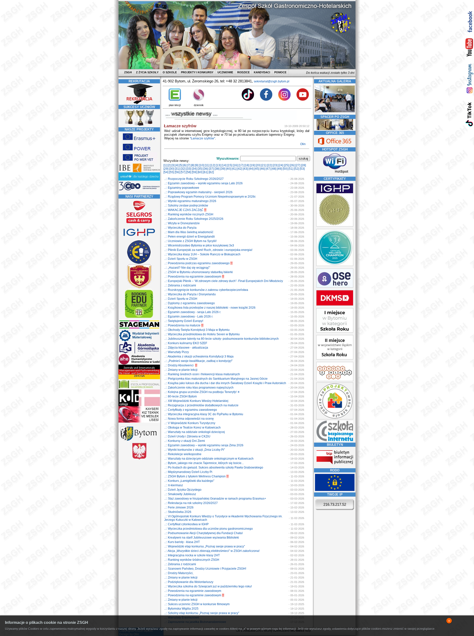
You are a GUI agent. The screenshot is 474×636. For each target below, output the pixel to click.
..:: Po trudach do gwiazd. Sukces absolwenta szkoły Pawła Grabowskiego (213, 467)
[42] (239, 168)
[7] (188, 165)
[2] (169, 165)
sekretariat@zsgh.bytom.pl (271, 81)
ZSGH (128, 72)
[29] (165, 168)
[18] (246, 165)
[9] (196, 165)
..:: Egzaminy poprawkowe (181, 187)
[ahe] (139, 363)
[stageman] (139, 328)
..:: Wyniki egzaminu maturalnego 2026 (190, 201)
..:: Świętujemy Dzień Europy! (183, 321)
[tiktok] (469, 114)
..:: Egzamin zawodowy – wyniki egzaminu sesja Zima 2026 (203, 445)
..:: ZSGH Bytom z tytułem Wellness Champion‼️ (196, 476)
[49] (279, 168)
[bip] (335, 466)
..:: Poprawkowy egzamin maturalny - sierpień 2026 (198, 192)
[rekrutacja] (139, 103)
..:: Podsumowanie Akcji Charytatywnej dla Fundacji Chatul (203, 533)
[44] (251, 168)
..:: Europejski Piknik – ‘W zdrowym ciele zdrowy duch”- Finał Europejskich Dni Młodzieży (223, 281)
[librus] (198, 99)
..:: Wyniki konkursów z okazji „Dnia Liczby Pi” (194, 449)
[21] (263, 165)
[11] (207, 165)
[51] (290, 168)
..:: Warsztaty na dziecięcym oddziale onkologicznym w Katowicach (209, 458)
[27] (297, 165)
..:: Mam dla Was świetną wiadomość (188, 232)
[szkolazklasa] (334, 331)
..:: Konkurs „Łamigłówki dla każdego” (189, 481)
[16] (235, 165)
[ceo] (139, 180)
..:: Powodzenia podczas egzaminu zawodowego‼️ (198, 263)
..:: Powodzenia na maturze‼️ (184, 325)
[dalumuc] (139, 405)
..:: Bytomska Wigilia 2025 (181, 608)
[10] (201, 165)
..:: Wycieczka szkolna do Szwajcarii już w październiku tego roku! (208, 586)
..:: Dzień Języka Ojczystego (182, 489)
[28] (303, 165)
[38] (217, 168)
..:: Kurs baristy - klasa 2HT (182, 542)
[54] (165, 172)
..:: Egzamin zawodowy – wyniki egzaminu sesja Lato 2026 (203, 183)
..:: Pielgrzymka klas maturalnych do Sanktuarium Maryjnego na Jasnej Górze (216, 378)
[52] (296, 168)
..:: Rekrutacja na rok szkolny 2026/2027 (191, 503)
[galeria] (335, 113)
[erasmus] (139, 141)
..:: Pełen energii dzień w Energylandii (189, 236)
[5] (180, 165)
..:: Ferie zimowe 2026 (179, 507)
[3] (173, 165)
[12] (212, 165)
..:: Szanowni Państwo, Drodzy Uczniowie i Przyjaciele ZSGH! (205, 568)
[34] (194, 168)
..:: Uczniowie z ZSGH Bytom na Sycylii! (190, 241)
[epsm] (139, 388)
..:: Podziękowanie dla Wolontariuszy (188, 582)
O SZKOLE (170, 72)
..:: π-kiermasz (173, 485)
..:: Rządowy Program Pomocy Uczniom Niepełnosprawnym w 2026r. (210, 196)
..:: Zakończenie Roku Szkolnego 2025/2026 (193, 219)
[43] (245, 168)
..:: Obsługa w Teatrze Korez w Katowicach (192, 427)
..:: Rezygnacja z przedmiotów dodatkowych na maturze (201, 405)
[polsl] (139, 340)
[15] (229, 165)
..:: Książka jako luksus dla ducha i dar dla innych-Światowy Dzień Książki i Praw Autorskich (225, 383)
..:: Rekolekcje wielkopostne (182, 454)
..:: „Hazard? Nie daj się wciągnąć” (187, 267)
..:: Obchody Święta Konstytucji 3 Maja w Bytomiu (197, 330)
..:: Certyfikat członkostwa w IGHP (186, 524)
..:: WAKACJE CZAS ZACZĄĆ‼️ (185, 210)
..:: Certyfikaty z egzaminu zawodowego (190, 410)
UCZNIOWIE (225, 72)
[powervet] (139, 161)
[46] (262, 168)
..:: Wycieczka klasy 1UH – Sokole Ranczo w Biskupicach (202, 254)
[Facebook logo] (266, 99)
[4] (176, 165)
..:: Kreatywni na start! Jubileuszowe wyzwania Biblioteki (201, 537)
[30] (171, 168)
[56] (177, 172)
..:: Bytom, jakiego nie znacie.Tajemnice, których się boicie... (204, 463)
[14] (223, 165)
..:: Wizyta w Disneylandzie (182, 223)
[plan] (174, 99)
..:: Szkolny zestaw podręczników (186, 205)
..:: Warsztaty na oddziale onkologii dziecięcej (194, 432)
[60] (200, 172)
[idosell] (139, 318)
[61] (205, 172)
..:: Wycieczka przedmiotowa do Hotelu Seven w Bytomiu (202, 334)
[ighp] (139, 239)
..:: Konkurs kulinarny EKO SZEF (185, 343)
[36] (205, 168)
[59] (194, 172)
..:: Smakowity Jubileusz (180, 494)
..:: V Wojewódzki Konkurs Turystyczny (189, 423)
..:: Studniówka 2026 (177, 512)
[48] (273, 168)
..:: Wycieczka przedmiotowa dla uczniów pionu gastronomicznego (208, 528)
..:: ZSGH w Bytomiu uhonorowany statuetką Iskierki (198, 272)
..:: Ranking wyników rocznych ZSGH (188, 214)
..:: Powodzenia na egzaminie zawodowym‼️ (194, 276)
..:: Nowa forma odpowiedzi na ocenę (189, 418)
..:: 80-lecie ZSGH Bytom (180, 396)
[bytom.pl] (139, 441)
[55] (171, 172)
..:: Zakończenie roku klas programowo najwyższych (199, 387)
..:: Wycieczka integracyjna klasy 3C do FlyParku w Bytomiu (203, 414)
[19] (252, 165)
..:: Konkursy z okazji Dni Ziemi (184, 441)
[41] (234, 168)
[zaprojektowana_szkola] (334, 418)
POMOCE (280, 72)
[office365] (335, 145)
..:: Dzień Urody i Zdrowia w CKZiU (187, 436)
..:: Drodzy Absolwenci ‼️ (181, 365)
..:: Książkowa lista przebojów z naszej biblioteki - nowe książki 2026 (210, 307)
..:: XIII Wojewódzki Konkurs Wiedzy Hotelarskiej (196, 401)
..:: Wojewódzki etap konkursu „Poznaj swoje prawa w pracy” (204, 546)
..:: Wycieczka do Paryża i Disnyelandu (190, 294)
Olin (303, 144)
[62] (211, 172)
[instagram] (469, 78)
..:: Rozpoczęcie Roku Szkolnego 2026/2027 (194, 179)
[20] (258, 165)
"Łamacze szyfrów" (202, 138)
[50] (285, 168)
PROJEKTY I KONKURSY (197, 72)
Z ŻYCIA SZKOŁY (147, 72)
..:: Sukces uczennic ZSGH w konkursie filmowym (197, 604)
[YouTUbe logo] (302, 99)
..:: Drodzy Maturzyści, (178, 573)
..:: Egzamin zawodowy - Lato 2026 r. (188, 316)
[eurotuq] (139, 263)
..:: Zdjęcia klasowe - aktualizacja (186, 347)
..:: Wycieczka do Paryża (180, 227)
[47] (268, 168)
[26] (292, 165)
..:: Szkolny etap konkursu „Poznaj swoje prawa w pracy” (201, 613)
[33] (188, 168)
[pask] (139, 287)
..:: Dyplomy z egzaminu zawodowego (189, 303)
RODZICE (243, 72)
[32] (182, 168)
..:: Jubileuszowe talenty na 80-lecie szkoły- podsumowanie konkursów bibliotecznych (221, 338)
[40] (228, 168)
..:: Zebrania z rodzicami (180, 285)
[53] (302, 168)
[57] (182, 172)
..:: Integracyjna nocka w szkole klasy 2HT (192, 555)
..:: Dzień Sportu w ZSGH (180, 259)
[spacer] (334, 129)
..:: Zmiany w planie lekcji (181, 370)
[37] (211, 168)
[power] (139, 151)
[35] (200, 168)
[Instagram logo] (284, 99)
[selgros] (139, 223)
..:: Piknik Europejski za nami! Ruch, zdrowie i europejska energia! (208, 250)
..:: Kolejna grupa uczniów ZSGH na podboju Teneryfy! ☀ (202, 392)
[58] (188, 172)
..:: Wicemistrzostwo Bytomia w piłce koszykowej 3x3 (199, 245)
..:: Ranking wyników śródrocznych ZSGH (191, 559)
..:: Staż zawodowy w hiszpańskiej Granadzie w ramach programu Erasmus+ (215, 498)
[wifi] (335, 174)
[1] (165, 165)
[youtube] (469, 47)
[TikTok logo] (248, 99)
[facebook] (469, 22)
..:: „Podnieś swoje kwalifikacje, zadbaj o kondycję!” (198, 361)
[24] (280, 165)
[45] (256, 168)
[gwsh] (139, 353)
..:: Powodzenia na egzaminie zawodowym (192, 591)
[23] (275, 165)
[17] (240, 165)
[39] (222, 168)
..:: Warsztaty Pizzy (176, 352)
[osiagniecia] (139, 125)
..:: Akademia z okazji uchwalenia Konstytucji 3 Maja (199, 356)
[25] (286, 165)
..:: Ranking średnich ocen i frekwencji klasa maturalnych (202, 374)
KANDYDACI (262, 72)
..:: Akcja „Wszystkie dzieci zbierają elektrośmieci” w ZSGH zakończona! (211, 551)
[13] (218, 165)
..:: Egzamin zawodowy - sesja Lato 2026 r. (192, 312)
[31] (177, 168)
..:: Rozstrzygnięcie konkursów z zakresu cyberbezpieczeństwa (206, 290)
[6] (184, 165)
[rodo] (335, 490)
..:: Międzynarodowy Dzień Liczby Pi (188, 472)
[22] (269, 165)
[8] (192, 165)
